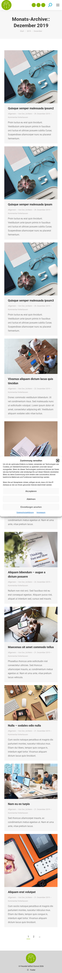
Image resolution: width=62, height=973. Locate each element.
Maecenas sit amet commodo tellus (31, 647)
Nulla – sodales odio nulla (24, 725)
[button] (57, 460)
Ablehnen (31, 499)
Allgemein (12, 114)
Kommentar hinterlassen (18, 117)
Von (25, 114)
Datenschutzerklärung (25, 512)
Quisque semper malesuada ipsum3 (31, 300)
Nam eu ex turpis (19, 804)
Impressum (41, 512)
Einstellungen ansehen (31, 507)
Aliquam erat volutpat (22, 892)
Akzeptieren (31, 491)
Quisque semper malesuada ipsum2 (31, 108)
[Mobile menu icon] (58, 5)
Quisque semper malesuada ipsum (30, 204)
